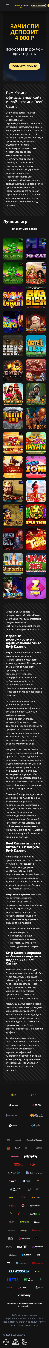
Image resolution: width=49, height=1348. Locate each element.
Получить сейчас (24, 66)
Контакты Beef (24, 1306)
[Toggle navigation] (7, 5)
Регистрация (39, 5)
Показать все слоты (24, 229)
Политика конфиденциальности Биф (24, 1303)
